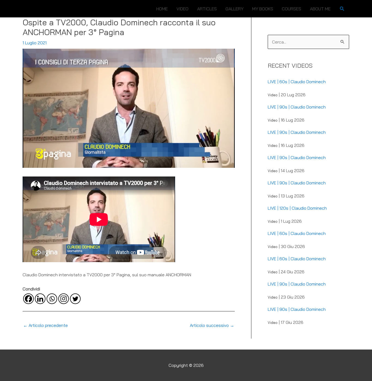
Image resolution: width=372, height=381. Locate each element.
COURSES (291, 8)
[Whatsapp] (52, 298)
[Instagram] (63, 298)
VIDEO (182, 8)
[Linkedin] (40, 298)
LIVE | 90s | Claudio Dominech (297, 107)
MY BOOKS (262, 8)
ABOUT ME (320, 8)
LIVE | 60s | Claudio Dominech (297, 81)
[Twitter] (75, 298)
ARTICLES (207, 8)
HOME (162, 8)
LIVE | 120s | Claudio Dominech (297, 208)
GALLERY (234, 8)
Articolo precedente (45, 325)
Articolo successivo (212, 325)
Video (273, 94)
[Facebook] (28, 298)
